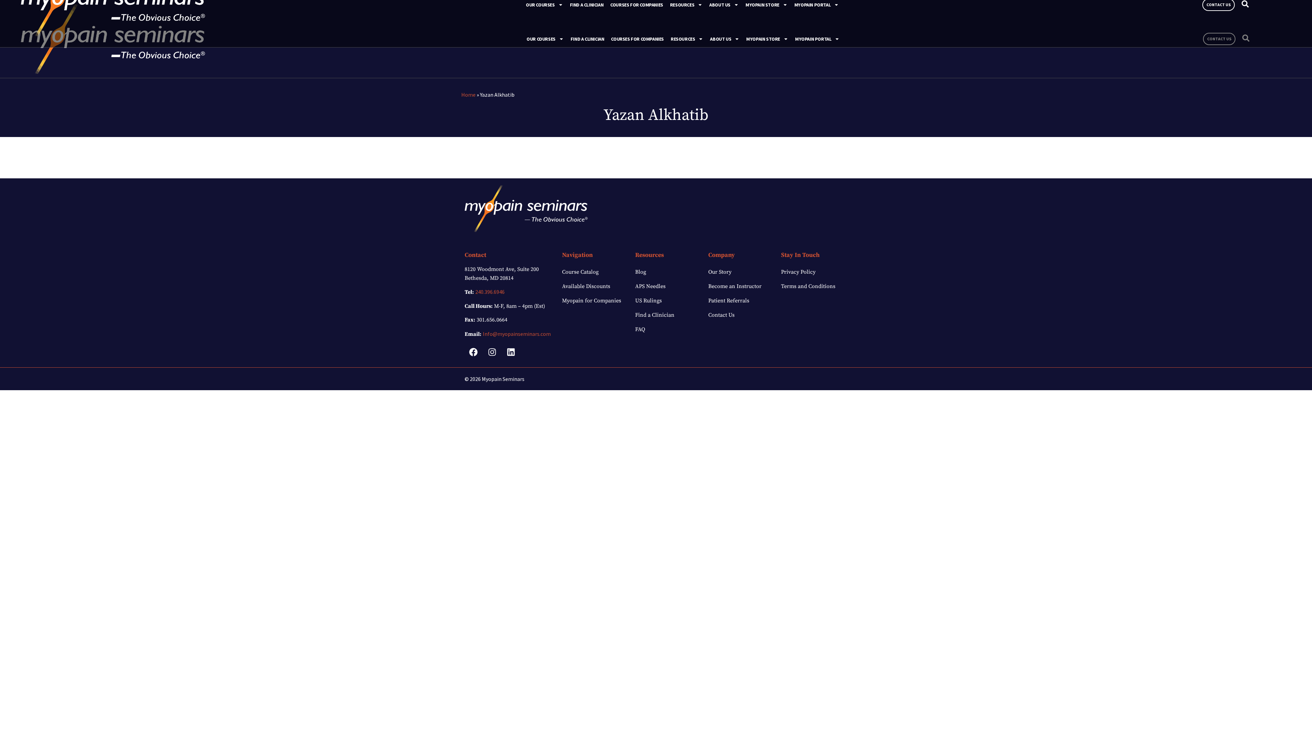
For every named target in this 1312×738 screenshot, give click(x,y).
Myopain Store (763, 39)
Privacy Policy (798, 272)
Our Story (720, 272)
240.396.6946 (490, 291)
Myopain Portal (813, 39)
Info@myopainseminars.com (517, 333)
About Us (720, 39)
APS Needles (650, 286)
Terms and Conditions (808, 286)
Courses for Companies (637, 39)
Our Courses (541, 39)
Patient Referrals (728, 300)
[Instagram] (492, 351)
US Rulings (648, 300)
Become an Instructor (735, 286)
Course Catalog (580, 272)
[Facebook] (473, 351)
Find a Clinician (587, 39)
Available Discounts (586, 286)
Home (468, 94)
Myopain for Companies (591, 300)
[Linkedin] (510, 351)
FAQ (640, 329)
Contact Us (721, 315)
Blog (640, 272)
